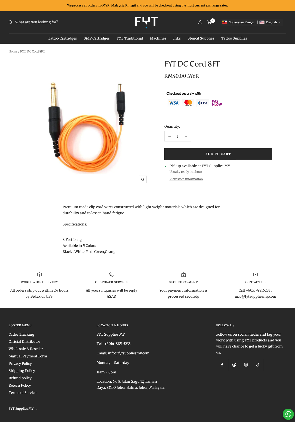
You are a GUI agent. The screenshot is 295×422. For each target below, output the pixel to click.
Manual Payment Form (28, 356)
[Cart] (209, 22)
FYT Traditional (130, 38)
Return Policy (20, 385)
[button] (251, 22)
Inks (177, 38)
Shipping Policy (22, 370)
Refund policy (20, 378)
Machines (158, 38)
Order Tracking (21, 334)
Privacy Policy (20, 363)
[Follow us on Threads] (234, 365)
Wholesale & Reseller (26, 349)
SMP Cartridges (97, 38)
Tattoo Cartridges (62, 38)
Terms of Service (22, 392)
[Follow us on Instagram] (246, 365)
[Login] (200, 22)
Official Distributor (24, 341)
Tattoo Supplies (234, 38)
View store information (186, 179)
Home (13, 51)
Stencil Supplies (201, 38)
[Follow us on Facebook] (222, 365)
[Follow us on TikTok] (258, 365)
